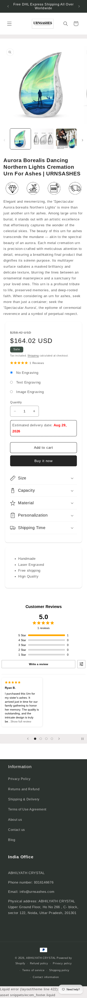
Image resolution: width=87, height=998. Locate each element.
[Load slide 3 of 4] (46, 739)
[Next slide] (59, 738)
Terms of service (33, 970)
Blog (11, 840)
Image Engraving (30, 392)
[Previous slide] (27, 738)
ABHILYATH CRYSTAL (41, 958)
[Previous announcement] (7, 6)
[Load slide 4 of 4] (52, 739)
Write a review (38, 664)
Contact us (16, 829)
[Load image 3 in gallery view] (66, 139)
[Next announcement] (79, 6)
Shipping (33, 355)
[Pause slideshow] (82, 738)
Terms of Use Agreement (27, 809)
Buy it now (43, 461)
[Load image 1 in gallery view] (20, 139)
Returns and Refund (23, 789)
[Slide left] (4, 140)
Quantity (16, 402)
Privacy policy (62, 963)
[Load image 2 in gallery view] (43, 139)
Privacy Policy (19, 779)
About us (15, 819)
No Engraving (27, 373)
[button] (9, 24)
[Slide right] (82, 140)
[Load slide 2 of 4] (41, 739)
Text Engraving (28, 382)
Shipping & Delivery (23, 799)
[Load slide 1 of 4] (35, 739)
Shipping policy (59, 970)
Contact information (46, 977)
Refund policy (39, 963)
